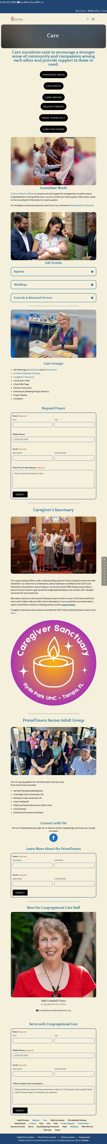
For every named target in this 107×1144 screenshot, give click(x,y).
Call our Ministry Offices (22, 193)
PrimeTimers (83, 1123)
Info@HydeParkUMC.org (32, 2)
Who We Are (87, 1126)
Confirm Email (60, 453)
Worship (47, 1130)
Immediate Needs (54, 74)
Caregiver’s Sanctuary (24, 376)
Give (105, 11)
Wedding (74, 1126)
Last (56, 420)
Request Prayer (53, 106)
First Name (17, 860)
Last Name (58, 860)
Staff (65, 1126)
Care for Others (53, 129)
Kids (56, 1123)
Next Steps (80, 11)
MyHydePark (94, 11)
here (13, 613)
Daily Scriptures (58, 1120)
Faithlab (85, 1140)
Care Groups (53, 97)
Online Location (68, 1137)
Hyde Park (34, 369)
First (14, 420)
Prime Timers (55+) (53, 117)
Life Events (53, 86)
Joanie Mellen (68, 604)
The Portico (51, 369)
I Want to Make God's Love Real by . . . (29, 1083)
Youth (57, 1130)
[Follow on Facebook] (53, 838)
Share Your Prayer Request (29, 467)
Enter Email (17, 453)
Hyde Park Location (25, 1137)
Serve (30, 1126)
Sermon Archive (18, 1126)
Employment (20, 1123)
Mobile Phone (19, 434)
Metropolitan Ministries (82, 205)
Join (48, 1123)
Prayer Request (67, 1123)
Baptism (36, 1120)
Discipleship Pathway (77, 1120)
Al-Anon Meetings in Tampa (27, 373)
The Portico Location (47, 1137)
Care (45, 1120)
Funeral (32, 1123)
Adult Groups (23, 1120)
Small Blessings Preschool (48, 1126)
